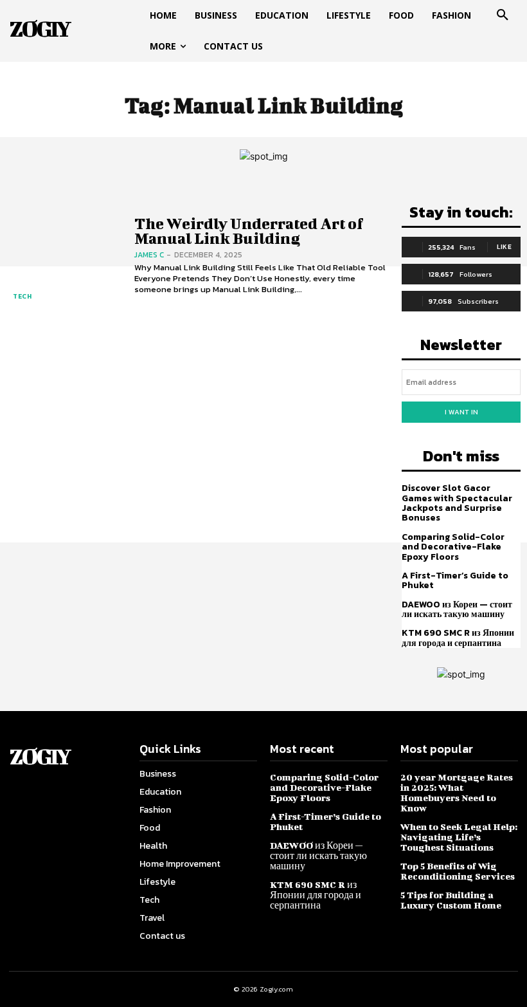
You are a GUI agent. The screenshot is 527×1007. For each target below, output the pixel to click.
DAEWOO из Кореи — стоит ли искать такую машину (457, 609)
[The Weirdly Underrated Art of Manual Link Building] (63, 255)
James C (149, 255)
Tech (22, 296)
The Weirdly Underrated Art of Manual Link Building (248, 230)
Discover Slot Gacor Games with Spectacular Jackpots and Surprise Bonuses (457, 502)
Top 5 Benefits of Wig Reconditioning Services (457, 871)
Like (504, 247)
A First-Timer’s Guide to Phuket (455, 580)
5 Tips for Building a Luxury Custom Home (450, 899)
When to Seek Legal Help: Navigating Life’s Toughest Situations (458, 837)
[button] (502, 15)
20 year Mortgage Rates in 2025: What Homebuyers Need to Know (456, 792)
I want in (461, 412)
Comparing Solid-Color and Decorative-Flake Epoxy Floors (453, 547)
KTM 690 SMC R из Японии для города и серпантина (458, 637)
